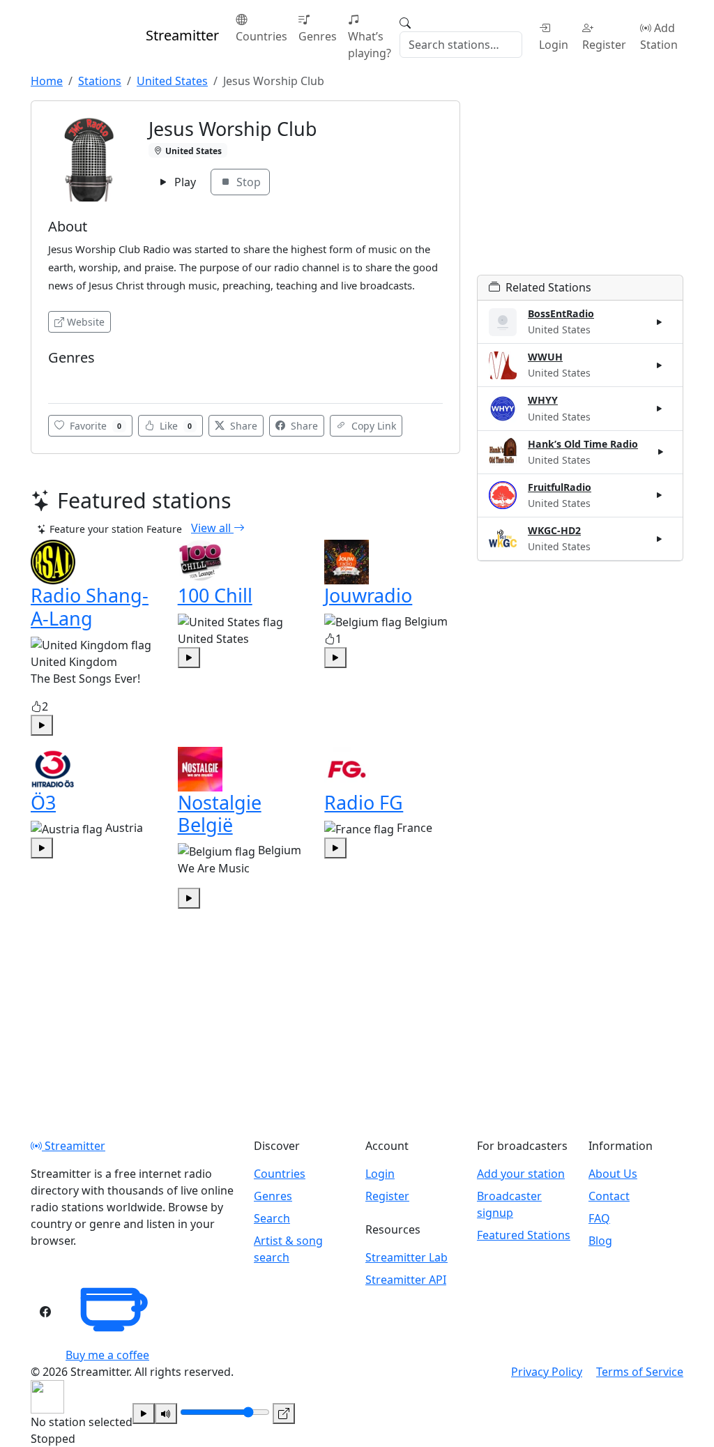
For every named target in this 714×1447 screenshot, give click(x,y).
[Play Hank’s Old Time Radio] (661, 452)
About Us (612, 1173)
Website (86, 321)
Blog (600, 1240)
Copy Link (372, 425)
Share (242, 425)
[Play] (143, 1413)
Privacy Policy (546, 1371)
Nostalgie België (219, 813)
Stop (247, 182)
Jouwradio (368, 595)
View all (212, 528)
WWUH (545, 356)
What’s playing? (369, 45)
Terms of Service (639, 1371)
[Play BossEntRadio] (659, 322)
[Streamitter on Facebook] (45, 1311)
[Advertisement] (580, 187)
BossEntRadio (561, 313)
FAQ (599, 1218)
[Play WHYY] (659, 409)
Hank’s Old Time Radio (583, 443)
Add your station (521, 1173)
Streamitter (73, 1145)
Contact (609, 1196)
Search (272, 1218)
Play (184, 182)
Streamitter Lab (406, 1257)
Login (553, 44)
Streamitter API (405, 1279)
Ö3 (43, 802)
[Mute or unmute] (166, 1413)
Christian (73, 378)
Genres (317, 36)
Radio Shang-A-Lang (90, 606)
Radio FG (363, 802)
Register (604, 44)
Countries (261, 36)
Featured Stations (523, 1235)
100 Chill (215, 595)
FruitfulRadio (559, 487)
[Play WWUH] (659, 365)
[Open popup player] (284, 1413)
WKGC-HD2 (554, 530)
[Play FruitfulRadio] (659, 495)
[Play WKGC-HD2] (659, 538)
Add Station (659, 36)
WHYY (543, 400)
